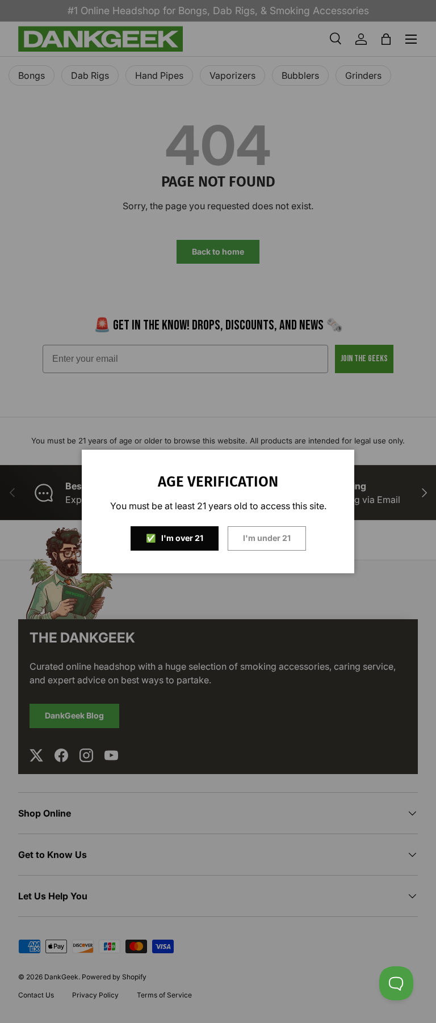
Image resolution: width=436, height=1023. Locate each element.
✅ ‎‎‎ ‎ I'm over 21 (174, 538)
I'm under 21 (267, 538)
